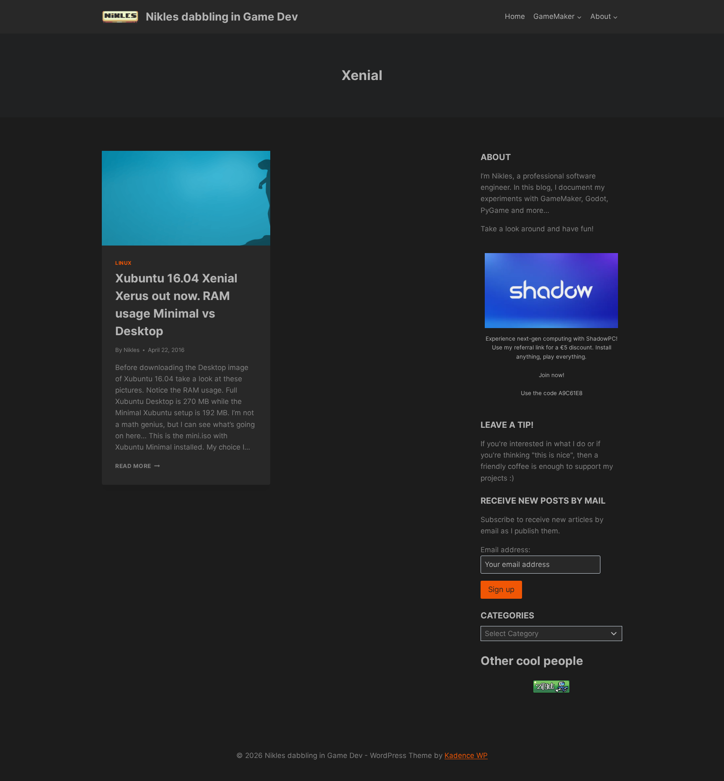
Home (515, 16)
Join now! (551, 375)
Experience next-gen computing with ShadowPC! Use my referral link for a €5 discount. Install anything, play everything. (552, 347)
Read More (137, 466)
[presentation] (186, 198)
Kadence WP (466, 755)
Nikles (132, 350)
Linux (123, 263)
